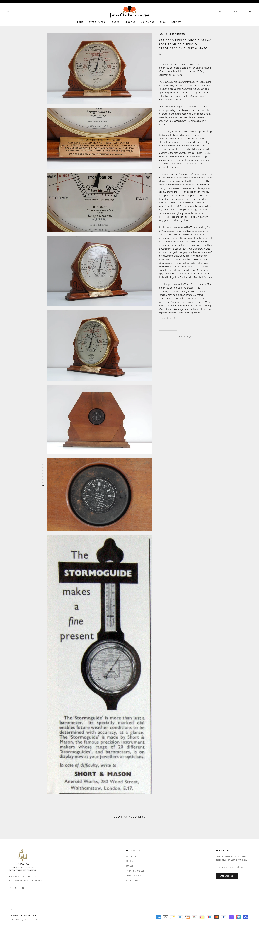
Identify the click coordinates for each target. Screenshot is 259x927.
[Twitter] (171, 318)
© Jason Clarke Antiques (24, 916)
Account (223, 12)
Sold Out (185, 337)
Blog (163, 22)
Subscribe (227, 876)
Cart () (247, 12)
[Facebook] (167, 318)
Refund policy (133, 880)
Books (115, 22)
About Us (130, 22)
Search (235, 12)
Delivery (176, 22)
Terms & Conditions (136, 871)
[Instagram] (16, 888)
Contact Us (147, 22)
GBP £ (9, 12)
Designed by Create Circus (24, 919)
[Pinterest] (174, 318)
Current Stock (97, 22)
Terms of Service (134, 875)
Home (80, 22)
